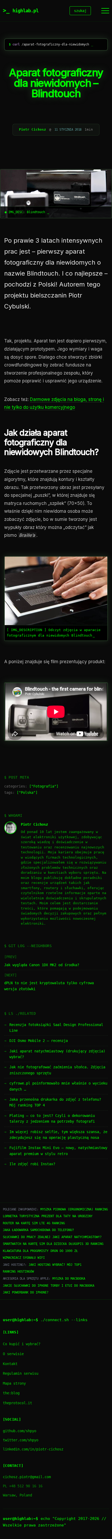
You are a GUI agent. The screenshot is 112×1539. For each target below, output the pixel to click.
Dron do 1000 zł (64, 1251)
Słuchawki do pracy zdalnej (26, 1237)
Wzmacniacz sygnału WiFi (24, 1258)
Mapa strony (14, 1383)
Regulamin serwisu (20, 1373)
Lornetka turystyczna (21, 1216)
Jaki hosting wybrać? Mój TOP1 (55, 1265)
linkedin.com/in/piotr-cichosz (33, 1449)
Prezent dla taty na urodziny (66, 1216)
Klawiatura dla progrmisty (25, 1251)
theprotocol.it (17, 1403)
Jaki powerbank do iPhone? (25, 1292)
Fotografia (43, 786)
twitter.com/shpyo (20, 1440)
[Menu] (105, 10)
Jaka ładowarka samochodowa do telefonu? (38, 1230)
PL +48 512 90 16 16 (22, 1486)
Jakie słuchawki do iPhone (25, 1285)
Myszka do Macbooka (68, 1278)
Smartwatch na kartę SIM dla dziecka (35, 1244)
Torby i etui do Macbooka (72, 1285)
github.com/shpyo (19, 1431)
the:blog (11, 1393)
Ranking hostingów (18, 1271)
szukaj (80, 11)
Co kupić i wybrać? (21, 1344)
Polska (27, 792)
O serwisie (13, 1354)
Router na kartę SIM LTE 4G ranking (34, 1223)
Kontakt (10, 1364)
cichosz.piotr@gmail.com (27, 1477)
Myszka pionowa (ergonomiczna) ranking (74, 1209)
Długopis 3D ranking (86, 1244)
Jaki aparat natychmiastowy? (77, 1237)
